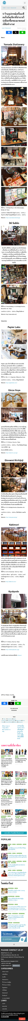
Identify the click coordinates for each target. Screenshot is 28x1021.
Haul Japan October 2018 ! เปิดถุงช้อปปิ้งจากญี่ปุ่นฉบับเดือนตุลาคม (21, 782)
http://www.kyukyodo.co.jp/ (12, 649)
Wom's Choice (21, 913)
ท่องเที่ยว (17, 896)
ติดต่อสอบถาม (16, 965)
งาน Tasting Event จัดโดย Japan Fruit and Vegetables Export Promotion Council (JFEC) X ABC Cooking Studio (17, 908)
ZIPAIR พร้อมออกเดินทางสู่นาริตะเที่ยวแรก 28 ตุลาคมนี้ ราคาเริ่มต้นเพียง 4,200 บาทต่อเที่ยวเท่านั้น (17, 926)
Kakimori (15, 722)
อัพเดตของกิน (11, 888)
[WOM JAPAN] (4, 3)
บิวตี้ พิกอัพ (22, 779)
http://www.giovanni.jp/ (11, 517)
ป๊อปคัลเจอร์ (3, 795)
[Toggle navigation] (25, 2)
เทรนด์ (8, 7)
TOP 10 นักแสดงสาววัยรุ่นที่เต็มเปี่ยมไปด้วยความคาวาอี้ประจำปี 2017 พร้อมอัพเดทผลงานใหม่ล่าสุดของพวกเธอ (17, 874)
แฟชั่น (17, 755)
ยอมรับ (22, 1019)
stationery (9, 719)
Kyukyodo (20, 722)
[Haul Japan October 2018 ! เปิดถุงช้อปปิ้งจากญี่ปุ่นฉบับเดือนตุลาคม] (21, 774)
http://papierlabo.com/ (11, 382)
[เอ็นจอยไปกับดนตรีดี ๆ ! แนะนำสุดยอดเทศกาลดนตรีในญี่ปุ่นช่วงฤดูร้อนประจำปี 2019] (21, 812)
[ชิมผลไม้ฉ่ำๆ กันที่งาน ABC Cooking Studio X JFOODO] (4, 891)
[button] (23, 7)
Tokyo (4, 719)
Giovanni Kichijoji (9, 722)
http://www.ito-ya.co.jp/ (12, 452)
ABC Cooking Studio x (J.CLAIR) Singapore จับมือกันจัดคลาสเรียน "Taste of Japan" (16, 917)
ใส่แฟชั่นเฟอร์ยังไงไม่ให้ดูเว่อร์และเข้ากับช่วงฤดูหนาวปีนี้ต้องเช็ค (21, 760)
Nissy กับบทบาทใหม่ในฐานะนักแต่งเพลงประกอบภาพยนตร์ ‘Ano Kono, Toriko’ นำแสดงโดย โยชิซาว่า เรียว (7, 802)
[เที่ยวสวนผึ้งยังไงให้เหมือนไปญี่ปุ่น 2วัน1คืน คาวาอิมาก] (4, 899)
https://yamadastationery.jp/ (13, 217)
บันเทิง (9, 755)
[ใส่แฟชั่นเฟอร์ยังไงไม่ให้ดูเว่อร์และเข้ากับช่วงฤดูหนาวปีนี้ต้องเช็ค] (21, 752)
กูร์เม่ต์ (16, 888)
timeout (20, 655)
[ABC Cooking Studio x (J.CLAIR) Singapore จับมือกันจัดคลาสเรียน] (4, 916)
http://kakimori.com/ (11, 581)
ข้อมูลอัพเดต (24, 778)
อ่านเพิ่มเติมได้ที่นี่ (5, 1016)
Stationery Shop (11, 720)
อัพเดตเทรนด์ (13, 7)
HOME (4, 7)
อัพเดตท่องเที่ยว (11, 896)
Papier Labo (18, 720)
